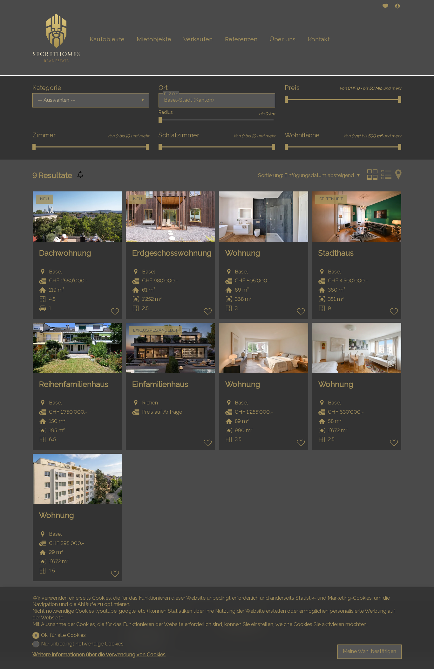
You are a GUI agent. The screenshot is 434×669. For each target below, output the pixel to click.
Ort (163, 88)
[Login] (397, 6)
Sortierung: (270, 175)
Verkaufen (198, 39)
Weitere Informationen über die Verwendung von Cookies (99, 655)
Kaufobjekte (107, 39)
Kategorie (46, 88)
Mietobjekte (154, 39)
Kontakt (319, 39)
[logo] (56, 37)
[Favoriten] (385, 6)
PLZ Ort (171, 93)
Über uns (282, 39)
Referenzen (241, 39)
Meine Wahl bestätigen (369, 651)
